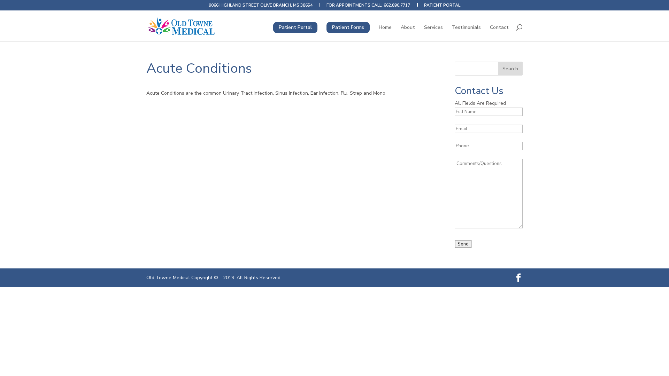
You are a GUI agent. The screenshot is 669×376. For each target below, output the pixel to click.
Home (385, 28)
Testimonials (466, 28)
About (408, 28)
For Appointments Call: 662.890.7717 (368, 5)
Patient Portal (442, 5)
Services (433, 28)
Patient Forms (348, 27)
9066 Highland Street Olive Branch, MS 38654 (261, 5)
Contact (499, 28)
